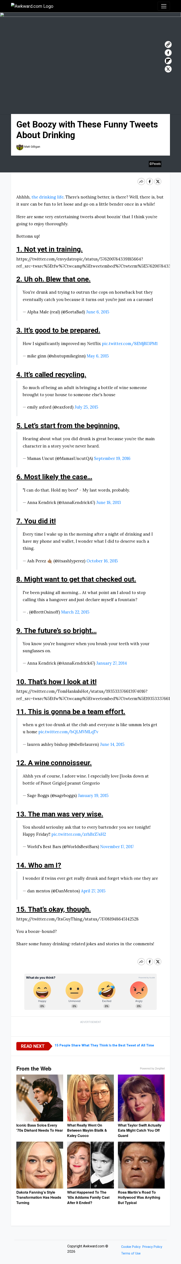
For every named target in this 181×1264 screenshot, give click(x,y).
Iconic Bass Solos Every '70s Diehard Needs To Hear (39, 1128)
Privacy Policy (152, 1247)
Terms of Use (131, 1253)
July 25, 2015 (86, 407)
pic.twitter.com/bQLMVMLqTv (68, 731)
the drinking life (48, 197)
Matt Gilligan (32, 146)
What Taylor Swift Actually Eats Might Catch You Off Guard (139, 1130)
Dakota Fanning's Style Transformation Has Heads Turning (38, 1197)
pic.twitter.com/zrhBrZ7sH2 (78, 834)
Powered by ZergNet (152, 1068)
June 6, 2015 (97, 312)
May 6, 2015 (98, 356)
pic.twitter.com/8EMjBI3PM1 (130, 343)
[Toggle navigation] (164, 6)
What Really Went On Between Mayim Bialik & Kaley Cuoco (87, 1130)
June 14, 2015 (112, 744)
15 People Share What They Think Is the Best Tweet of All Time (104, 1045)
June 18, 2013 (108, 502)
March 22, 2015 (75, 612)
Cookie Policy (131, 1247)
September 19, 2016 (112, 458)
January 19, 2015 (93, 795)
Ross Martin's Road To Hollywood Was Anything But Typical (139, 1197)
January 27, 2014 (111, 663)
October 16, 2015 (102, 560)
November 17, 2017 (117, 846)
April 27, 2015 (93, 890)
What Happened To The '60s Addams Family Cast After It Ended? (88, 1197)
